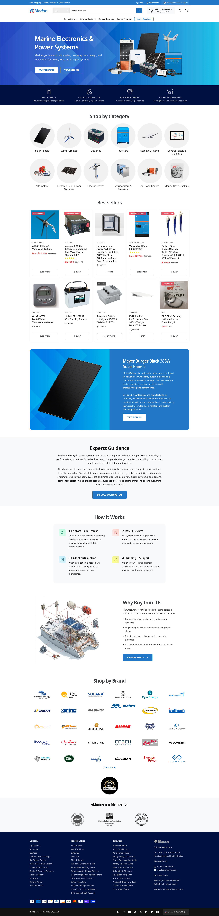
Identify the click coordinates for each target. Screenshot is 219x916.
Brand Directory (120, 845)
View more (109, 767)
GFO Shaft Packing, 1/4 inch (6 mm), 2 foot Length (172, 319)
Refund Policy (36, 882)
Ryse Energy (150, 695)
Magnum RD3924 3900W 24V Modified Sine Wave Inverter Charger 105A (76, 250)
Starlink (96, 743)
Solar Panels (42, 150)
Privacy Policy (176, 889)
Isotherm (176, 711)
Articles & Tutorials (121, 878)
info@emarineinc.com (166, 870)
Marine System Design (40, 856)
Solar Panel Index (120, 849)
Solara (96, 695)
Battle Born (150, 727)
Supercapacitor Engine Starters (85, 871)
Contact (33, 853)
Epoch (123, 743)
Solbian (123, 759)
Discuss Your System (109, 495)
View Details (134, 417)
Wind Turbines (69, 150)
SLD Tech (42, 711)
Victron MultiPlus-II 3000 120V (138, 247)
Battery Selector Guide (123, 864)
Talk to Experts (46, 70)
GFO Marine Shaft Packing (83, 893)
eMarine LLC (40, 912)
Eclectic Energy (42, 759)
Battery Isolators (78, 882)
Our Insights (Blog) (121, 889)
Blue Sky (176, 727)
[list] (109, 785)
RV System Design (38, 860)
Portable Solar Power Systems (69, 188)
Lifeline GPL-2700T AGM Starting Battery (76, 317)
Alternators (42, 186)
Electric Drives (96, 186)
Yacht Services (36, 885)
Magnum (96, 711)
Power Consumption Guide (125, 860)
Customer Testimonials (123, 885)
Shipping (34, 878)
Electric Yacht (96, 759)
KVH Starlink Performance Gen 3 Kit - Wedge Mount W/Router (138, 320)
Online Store (69, 19)
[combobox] (106, 10)
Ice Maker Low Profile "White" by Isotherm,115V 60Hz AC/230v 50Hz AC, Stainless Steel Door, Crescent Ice (107, 253)
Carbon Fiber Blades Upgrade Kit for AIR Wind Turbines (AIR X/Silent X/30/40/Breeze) (173, 252)
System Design (87, 19)
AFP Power (69, 727)
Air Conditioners (150, 186)
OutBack (69, 743)
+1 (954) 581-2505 (165, 866)
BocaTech (42, 743)
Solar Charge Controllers (82, 878)
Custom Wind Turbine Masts (83, 889)
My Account (154, 3)
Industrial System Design (41, 864)
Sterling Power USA (150, 759)
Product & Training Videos (124, 882)
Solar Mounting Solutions (82, 885)
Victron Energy (42, 695)
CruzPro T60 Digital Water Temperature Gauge (42, 319)
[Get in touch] (180, 10)
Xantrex (69, 711)
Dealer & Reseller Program (42, 871)
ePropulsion (176, 759)
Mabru (123, 711)
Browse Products (137, 657)
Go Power (150, 711)
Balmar (123, 727)
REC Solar (69, 695)
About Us (34, 849)
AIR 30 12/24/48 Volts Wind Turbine (42, 247)
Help (141, 3)
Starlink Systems (149, 150)
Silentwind (176, 695)
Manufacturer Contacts (123, 867)
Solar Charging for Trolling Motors (86, 875)
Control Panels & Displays (176, 152)
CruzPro (150, 743)
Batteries (96, 150)
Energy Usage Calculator (124, 856)
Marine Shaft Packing (177, 186)
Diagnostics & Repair (39, 867)
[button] (186, 10)
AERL (42, 727)
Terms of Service (161, 889)
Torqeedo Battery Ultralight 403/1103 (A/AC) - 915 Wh (107, 319)
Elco (69, 759)
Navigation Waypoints (122, 875)
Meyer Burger (123, 695)
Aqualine (96, 727)
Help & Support (36, 875)
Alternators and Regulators (83, 867)
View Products (71, 70)
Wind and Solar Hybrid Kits (83, 864)
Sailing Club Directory (122, 871)
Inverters (123, 150)
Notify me (110, 336)
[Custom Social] (157, 912)
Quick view (45, 272)
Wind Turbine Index (121, 853)
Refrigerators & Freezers (123, 188)
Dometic (176, 743)
